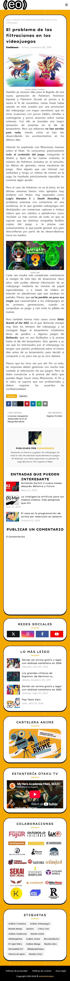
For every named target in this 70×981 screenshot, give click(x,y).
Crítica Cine (43, 928)
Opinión (16, 19)
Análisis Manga (33, 943)
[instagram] (27, 634)
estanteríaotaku (46, 976)
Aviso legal (61, 970)
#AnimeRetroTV (15, 949)
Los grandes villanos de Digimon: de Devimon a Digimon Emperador (37, 675)
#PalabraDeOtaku (35, 949)
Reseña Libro (50, 943)
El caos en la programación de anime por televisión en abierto (41, 515)
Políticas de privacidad (16, 970)
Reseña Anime (37, 933)
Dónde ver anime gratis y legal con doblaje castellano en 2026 (42, 661)
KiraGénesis (12, 47)
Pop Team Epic (31, 699)
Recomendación (51, 938)
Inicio (8, 19)
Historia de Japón (16, 954)
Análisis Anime (33, 938)
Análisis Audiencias (17, 933)
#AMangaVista (15, 938)
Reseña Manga (15, 928)
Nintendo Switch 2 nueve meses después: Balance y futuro (41, 485)
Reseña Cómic (35, 954)
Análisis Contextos (17, 923)
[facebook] (42, 634)
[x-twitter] (13, 634)
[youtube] (56, 634)
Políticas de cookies (41, 970)
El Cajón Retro (15, 943)
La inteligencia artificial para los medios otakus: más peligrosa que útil (42, 499)
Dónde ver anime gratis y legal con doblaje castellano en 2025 (42, 688)
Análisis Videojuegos (40, 923)
